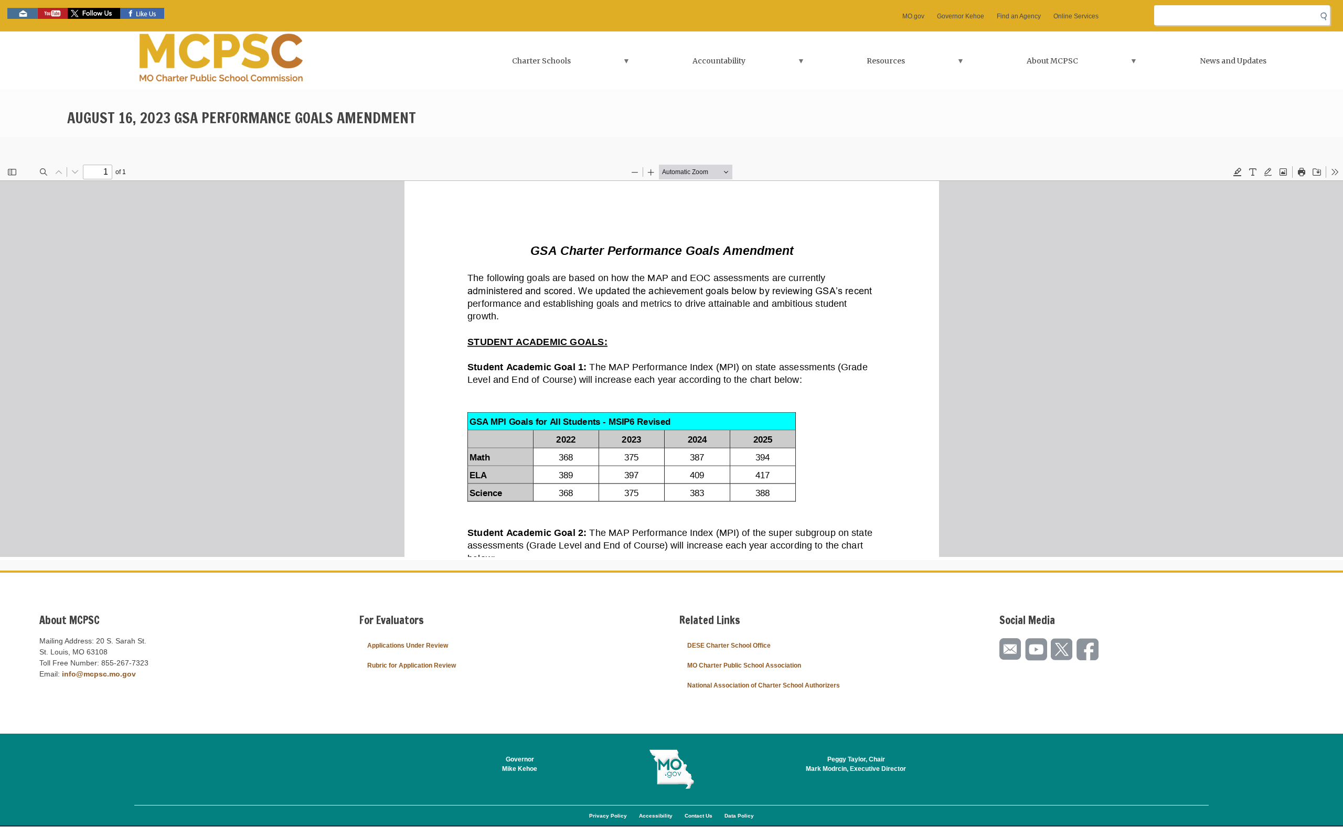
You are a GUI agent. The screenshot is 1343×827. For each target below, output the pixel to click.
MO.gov (913, 16)
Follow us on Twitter (94, 13)
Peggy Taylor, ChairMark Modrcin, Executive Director (856, 764)
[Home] (221, 60)
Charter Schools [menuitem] (513, 64)
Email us (22, 13)
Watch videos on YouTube (53, 13)
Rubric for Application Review (411, 665)
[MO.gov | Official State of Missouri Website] (671, 769)
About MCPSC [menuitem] (1024, 64)
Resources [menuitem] (857, 64)
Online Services (1076, 16)
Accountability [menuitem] (690, 64)
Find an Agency (1019, 16)
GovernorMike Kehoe (519, 764)
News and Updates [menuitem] (1233, 61)
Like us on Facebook (142, 13)
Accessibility (656, 816)
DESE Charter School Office (729, 645)
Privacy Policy (608, 816)
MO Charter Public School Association (744, 665)
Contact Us (698, 816)
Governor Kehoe (960, 16)
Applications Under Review (407, 645)
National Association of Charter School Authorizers (763, 685)
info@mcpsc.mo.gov (99, 674)
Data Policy (739, 816)
